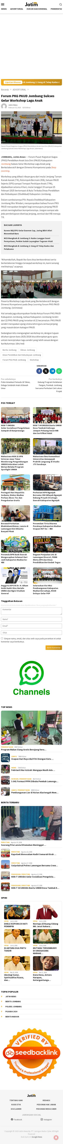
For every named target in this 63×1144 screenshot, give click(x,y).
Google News (37, 1137)
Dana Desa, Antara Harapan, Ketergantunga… (42, 977)
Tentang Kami (16, 1100)
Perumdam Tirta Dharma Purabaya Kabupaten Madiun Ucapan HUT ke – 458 (47, 526)
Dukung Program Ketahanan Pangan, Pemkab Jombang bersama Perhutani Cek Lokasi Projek (49, 385)
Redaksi (46, 1100)
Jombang (6, 163)
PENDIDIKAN (16, 874)
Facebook (18, 1119)
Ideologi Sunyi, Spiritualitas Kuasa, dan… (14, 977)
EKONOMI (15, 779)
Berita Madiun (12, 1016)
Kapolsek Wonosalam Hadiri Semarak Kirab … (33, 854)
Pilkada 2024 (11, 1011)
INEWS (13, 768)
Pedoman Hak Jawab (46, 1104)
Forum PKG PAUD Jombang (14, 360)
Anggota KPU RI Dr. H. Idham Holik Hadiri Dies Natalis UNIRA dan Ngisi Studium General (14, 589)
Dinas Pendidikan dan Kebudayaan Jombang (22, 355)
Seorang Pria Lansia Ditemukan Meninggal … (23, 845)
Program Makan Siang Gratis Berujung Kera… (23, 749)
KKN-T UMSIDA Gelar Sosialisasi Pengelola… (33, 876)
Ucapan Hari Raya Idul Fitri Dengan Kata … (32, 759)
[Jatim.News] (31, 4)
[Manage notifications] (56, 1137)
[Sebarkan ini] (39, 371)
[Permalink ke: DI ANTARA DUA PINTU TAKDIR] (17, 936)
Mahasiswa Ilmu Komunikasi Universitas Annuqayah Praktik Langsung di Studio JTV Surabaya (46, 460)
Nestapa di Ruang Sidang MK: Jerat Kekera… (45, 925)
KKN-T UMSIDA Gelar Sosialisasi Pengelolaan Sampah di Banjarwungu (15, 428)
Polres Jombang (13, 1006)
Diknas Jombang (28, 350)
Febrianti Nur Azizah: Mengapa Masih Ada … (33, 770)
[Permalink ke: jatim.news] (4, 106)
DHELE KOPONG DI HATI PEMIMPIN (15, 925)
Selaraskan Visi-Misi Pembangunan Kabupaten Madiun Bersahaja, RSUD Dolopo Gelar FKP (45, 589)
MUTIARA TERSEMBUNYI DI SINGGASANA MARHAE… (45, 951)
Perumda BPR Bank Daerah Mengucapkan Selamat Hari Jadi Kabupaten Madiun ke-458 (14, 558)
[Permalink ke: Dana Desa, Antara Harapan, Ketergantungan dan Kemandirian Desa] (46, 963)
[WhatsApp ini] (59, 371)
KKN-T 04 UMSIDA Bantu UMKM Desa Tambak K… (35, 888)
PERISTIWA (5, 842)
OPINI (6, 921)
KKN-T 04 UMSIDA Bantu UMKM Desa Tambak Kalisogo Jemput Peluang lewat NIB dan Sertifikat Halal (47, 429)
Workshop (34, 360)
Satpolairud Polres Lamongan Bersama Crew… (34, 865)
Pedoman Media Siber (46, 1109)
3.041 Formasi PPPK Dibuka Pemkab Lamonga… (34, 781)
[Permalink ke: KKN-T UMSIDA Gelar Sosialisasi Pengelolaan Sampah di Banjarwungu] (15, 415)
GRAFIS (14, 756)
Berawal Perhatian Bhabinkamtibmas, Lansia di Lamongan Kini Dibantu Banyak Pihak (14, 527)
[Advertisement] (31, 46)
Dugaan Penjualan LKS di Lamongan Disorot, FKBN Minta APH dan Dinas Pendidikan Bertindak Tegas (47, 558)
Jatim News (10, 996)
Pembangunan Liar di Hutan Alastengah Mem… (34, 792)
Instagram (48, 1119)
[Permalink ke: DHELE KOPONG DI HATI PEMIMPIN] (17, 912)
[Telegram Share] (52, 371)
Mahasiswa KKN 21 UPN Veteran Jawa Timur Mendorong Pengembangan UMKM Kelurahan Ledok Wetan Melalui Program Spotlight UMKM (14, 463)
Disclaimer (16, 1109)
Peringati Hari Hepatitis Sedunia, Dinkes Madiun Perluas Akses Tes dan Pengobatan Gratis (12, 496)
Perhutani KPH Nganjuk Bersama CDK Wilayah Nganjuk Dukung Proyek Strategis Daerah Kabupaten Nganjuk (47, 496)
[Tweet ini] (46, 371)
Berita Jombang (10, 350)
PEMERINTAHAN (7, 747)
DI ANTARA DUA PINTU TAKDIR (15, 949)
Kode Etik (16, 1104)
